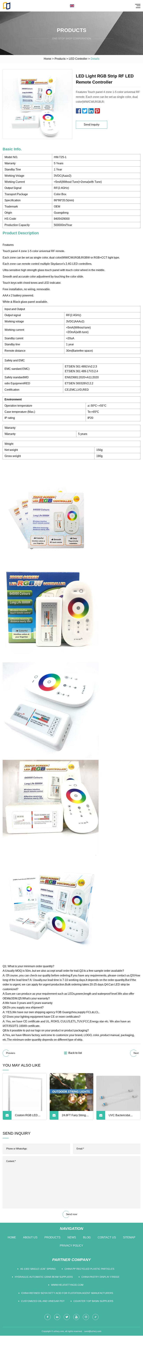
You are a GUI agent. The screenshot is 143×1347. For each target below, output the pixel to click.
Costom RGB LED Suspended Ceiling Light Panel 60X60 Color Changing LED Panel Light (28, 1117)
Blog (87, 1237)
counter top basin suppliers (93, 1301)
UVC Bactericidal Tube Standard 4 (119, 1117)
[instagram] (86, 1317)
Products (60, 58)
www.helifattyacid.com (67, 1284)
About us (30, 1237)
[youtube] (76, 1317)
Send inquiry (91, 124)
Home (47, 58)
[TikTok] (95, 1317)
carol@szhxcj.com (92, 1331)
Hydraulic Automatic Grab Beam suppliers (44, 1276)
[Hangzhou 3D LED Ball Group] (7, 5)
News (71, 1237)
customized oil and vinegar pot (43, 1301)
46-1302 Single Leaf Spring (38, 1268)
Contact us (107, 1237)
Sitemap (129, 1237)
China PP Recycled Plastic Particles (89, 1268)
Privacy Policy (71, 1245)
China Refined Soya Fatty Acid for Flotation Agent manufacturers (67, 1293)
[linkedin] (57, 1317)
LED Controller (78, 58)
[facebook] (47, 1317)
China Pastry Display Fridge (100, 1276)
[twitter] (67, 1317)
